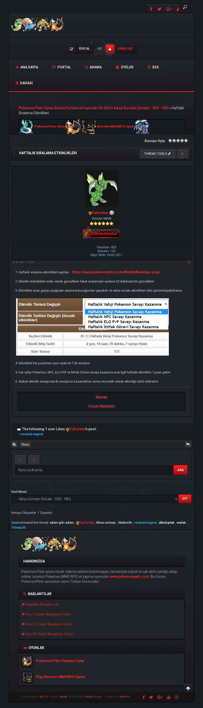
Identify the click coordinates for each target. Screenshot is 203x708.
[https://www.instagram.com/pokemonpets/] (176, 697)
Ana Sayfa (29, 67)
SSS (155, 67)
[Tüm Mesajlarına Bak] (14, 444)
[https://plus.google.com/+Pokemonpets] (169, 8)
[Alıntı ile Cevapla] (188, 444)
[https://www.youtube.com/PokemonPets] (169, 697)
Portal (64, 67)
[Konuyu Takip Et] (182, 154)
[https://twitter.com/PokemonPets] (159, 8)
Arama (95, 67)
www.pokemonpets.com (129, 577)
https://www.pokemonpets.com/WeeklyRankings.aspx (116, 272)
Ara (180, 470)
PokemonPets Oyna (50, 127)
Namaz (101, 397)
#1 (189, 262)
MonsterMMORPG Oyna (115, 127)
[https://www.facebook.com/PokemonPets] (150, 8)
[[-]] (19, 429)
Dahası (26, 83)
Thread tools (156, 153)
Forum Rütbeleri (101, 406)
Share (25, 444)
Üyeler (126, 67)
